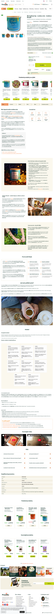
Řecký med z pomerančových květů (9, 424)
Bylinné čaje (24, 476)
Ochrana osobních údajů (20, 599)
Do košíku (42, 65)
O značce (11, 104)
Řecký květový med (6, 422)
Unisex (23, 486)
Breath (12, 198)
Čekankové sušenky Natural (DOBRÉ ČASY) (10, 427)
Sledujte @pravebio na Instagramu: (27, 563)
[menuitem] (3, 9)
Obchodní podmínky (16, 609)
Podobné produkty (45, 104)
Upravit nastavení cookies (27, 612)
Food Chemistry (17, 135)
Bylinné (25, 482)
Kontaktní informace (32, 603)
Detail (9, 525)
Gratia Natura (31, 606)
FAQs (28, 104)
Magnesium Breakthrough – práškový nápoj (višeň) (11, 425)
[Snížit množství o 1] (29, 65)
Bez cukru (23, 484)
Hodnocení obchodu (19, 596)
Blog (30, 599)
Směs (23, 482)
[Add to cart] (6, 99)
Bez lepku (31, 484)
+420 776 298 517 (37, 4)
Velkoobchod (31, 600)
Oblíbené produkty (19, 606)
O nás (30, 596)
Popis (3, 104)
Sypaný (23, 480)
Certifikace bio (29, 482)
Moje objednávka (19, 604)
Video (35, 104)
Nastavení (3, 611)
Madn (31, 22)
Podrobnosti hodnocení (43, 21)
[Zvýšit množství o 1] (33, 65)
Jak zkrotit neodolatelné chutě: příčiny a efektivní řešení (12, 153)
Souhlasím (22, 611)
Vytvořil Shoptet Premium (47, 612)
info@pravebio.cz (45, 4)
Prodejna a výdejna (19, 603)
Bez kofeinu (28, 484)
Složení (20, 104)
